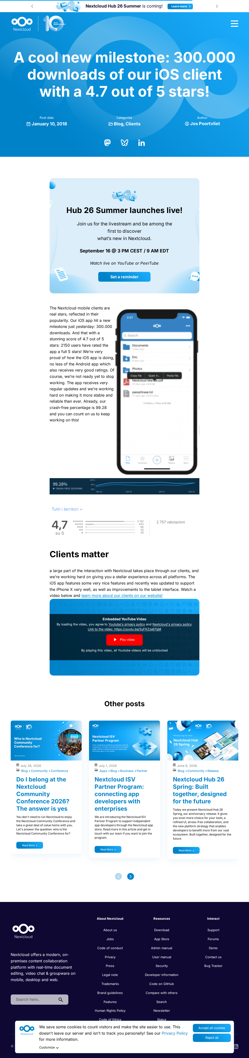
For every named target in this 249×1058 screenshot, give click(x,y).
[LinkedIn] (141, 142)
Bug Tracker (213, 966)
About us (110, 930)
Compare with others (162, 993)
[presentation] (32, 6)
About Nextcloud (110, 918)
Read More (28, 845)
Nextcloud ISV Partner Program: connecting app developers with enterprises (119, 794)
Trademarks (110, 984)
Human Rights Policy (110, 1010)
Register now (195, 6)
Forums (213, 939)
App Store (161, 939)
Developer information (161, 975)
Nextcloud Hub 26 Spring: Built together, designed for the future (200, 790)
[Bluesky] (124, 142)
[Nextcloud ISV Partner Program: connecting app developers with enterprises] (124, 741)
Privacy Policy (175, 1033)
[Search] (60, 999)
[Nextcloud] (39, 24)
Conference (59, 771)
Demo (213, 948)
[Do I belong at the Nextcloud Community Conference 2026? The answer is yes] (46, 741)
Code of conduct (110, 948)
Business (127, 771)
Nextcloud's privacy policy (171, 624)
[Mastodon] (107, 142)
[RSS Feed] (235, 1046)
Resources (161, 918)
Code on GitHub (161, 984)
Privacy (110, 957)
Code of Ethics (110, 1019)
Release (213, 771)
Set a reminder (124, 276)
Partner (142, 771)
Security (162, 966)
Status (161, 1019)
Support (213, 930)
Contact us (213, 957)
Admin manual (161, 948)
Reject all (211, 1037)
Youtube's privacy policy (126, 624)
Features (110, 1002)
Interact (213, 918)
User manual (161, 957)
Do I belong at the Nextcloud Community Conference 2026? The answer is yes (42, 794)
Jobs (110, 939)
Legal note (110, 975)
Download (161, 930)
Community (40, 771)
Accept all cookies (211, 1028)
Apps (103, 771)
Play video (127, 639)
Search (161, 1002)
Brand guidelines (110, 993)
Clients (133, 123)
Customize (47, 1047)
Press (110, 966)
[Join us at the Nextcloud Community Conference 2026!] (49, 6)
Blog (118, 123)
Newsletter (161, 1010)
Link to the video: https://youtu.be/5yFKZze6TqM (124, 629)
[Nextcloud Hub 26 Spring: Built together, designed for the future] (202, 741)
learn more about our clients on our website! (122, 595)
